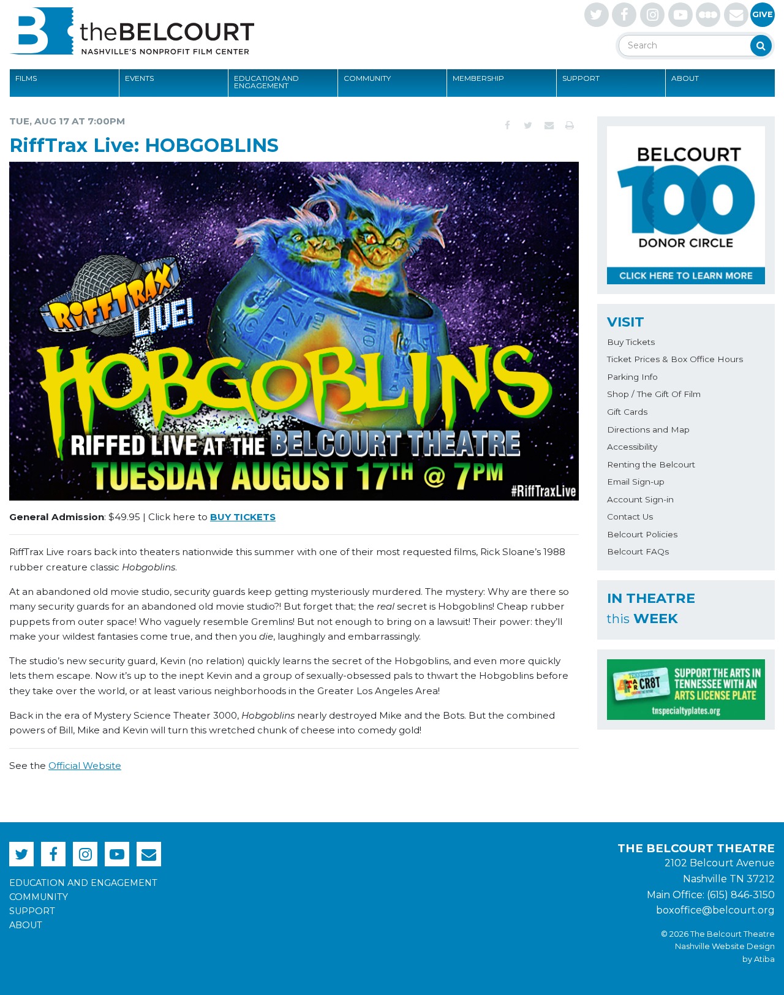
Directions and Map (648, 429)
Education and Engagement (266, 82)
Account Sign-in (640, 499)
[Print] (569, 125)
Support (581, 78)
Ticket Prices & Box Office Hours (675, 359)
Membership (478, 78)
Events (139, 78)
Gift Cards (627, 412)
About (685, 78)
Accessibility (632, 447)
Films (26, 78)
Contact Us (630, 516)
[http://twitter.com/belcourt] (596, 14)
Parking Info (632, 377)
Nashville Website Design (725, 946)
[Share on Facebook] (507, 125)
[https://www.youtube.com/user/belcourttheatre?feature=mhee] (680, 14)
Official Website (84, 765)
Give (762, 14)
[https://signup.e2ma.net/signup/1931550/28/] (736, 14)
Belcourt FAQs (638, 551)
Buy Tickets (631, 342)
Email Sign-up (636, 481)
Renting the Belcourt (651, 464)
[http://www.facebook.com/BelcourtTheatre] (624, 14)
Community (367, 78)
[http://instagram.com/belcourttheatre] (652, 14)
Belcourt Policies (642, 534)
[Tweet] (528, 125)
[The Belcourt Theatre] (131, 30)
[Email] (549, 125)
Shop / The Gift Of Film (654, 394)
